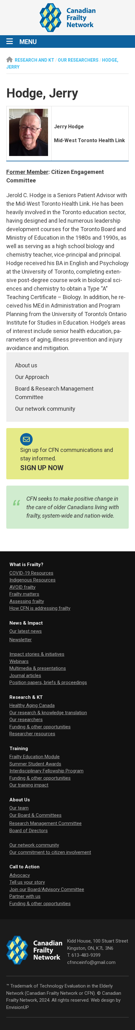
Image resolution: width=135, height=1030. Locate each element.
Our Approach (32, 377)
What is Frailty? (26, 564)
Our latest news (25, 631)
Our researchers (26, 719)
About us (26, 365)
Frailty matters (24, 594)
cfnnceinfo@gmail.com (91, 962)
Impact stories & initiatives (36, 654)
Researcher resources (32, 734)
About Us (19, 800)
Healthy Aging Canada (32, 705)
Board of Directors (28, 830)
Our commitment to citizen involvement (50, 852)
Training (18, 748)
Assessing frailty (26, 601)
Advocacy (19, 875)
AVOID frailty (22, 587)
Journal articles (25, 675)
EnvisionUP (17, 1007)
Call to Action (24, 867)
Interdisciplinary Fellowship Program (46, 771)
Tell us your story (27, 882)
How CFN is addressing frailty (39, 608)
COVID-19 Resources (31, 573)
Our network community (45, 408)
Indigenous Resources (32, 580)
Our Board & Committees (35, 815)
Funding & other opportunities (40, 727)
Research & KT (26, 697)
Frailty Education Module (34, 757)
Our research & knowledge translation (48, 712)
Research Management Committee (45, 823)
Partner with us (24, 896)
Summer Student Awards (35, 764)
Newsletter (20, 640)
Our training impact (28, 785)
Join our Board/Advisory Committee (46, 889)
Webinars (19, 661)
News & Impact (26, 623)
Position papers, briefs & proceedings (48, 682)
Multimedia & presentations (37, 668)
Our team (19, 808)
